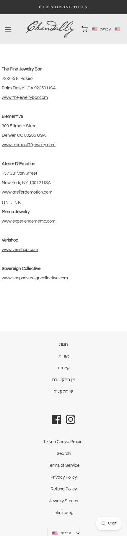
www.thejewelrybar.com (25, 97)
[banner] (50, 29)
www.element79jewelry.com (29, 145)
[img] (56, 419)
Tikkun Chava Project (63, 442)
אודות (63, 356)
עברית (101, 29)
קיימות (64, 368)
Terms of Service (63, 465)
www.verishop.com (20, 249)
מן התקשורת (63, 380)
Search (64, 453)
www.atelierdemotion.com (27, 192)
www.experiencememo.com (29, 221)
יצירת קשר (63, 391)
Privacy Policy (64, 477)
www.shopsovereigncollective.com (35, 278)
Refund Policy (64, 489)
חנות (63, 344)
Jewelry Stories (63, 501)
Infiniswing (63, 513)
